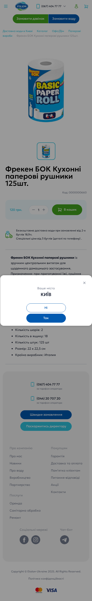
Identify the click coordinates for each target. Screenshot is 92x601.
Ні (46, 308)
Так (46, 318)
